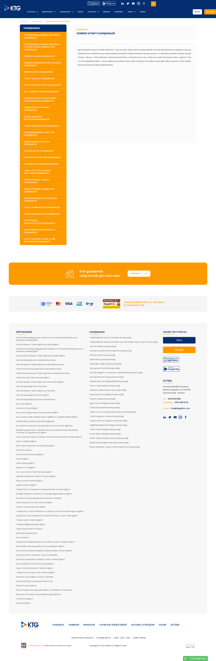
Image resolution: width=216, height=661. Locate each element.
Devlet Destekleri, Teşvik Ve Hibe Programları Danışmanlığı (115, 447)
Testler (80, 11)
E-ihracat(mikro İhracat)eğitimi (30, 454)
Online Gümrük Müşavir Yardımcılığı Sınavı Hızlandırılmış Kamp (43, 373)
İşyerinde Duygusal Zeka (26, 533)
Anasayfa (24, 21)
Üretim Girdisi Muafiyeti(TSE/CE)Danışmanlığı (39, 221)
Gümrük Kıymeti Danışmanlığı (38, 72)
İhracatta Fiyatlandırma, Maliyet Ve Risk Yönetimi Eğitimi (40, 559)
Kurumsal (31, 11)
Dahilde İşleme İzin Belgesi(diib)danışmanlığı (109, 381)
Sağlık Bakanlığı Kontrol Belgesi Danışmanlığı (40, 199)
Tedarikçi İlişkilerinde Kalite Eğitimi (30, 524)
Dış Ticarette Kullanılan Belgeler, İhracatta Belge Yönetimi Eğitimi (44, 550)
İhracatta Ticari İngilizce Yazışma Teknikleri (34, 577)
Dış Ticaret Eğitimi (24, 404)
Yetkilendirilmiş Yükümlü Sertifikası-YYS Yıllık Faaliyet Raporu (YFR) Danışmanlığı (42, 47)
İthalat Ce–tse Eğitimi (25, 467)
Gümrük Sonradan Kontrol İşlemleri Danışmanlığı (42, 64)
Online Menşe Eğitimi (25, 463)
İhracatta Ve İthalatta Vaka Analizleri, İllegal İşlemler (38, 594)
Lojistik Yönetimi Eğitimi (26, 485)
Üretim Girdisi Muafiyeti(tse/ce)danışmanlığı (109, 438)
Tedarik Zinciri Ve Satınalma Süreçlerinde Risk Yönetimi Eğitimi (43, 489)
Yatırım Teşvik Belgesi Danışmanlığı (41, 126)
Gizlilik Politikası (139, 638)
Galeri (130, 11)
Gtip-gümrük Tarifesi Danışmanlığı (105, 368)
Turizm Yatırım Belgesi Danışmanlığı (42, 207)
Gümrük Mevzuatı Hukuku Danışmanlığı (36, 108)
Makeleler (89, 624)
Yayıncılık (92, 11)
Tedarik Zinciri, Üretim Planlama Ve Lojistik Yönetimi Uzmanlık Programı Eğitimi (50, 511)
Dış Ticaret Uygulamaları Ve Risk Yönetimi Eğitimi (37, 412)
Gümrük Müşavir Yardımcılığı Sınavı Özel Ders (35, 390)
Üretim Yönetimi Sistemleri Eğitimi (31, 507)
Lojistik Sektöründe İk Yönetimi (29, 529)
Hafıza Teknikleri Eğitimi (26, 441)
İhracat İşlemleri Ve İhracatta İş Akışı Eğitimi (35, 564)
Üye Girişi (179, 350)
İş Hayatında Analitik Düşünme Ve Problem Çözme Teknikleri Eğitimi (45, 542)
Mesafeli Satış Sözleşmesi (83, 638)
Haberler (106, 11)
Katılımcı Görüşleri (142, 624)
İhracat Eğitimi (22, 459)
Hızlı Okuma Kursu (24, 450)
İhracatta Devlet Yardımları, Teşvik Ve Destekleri (37, 555)
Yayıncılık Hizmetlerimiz (113, 624)
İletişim (143, 11)
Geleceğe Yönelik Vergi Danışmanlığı (42, 85)
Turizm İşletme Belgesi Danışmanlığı (42, 214)
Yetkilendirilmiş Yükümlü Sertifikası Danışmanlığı (41, 36)
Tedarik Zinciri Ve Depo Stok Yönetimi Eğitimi (35, 572)
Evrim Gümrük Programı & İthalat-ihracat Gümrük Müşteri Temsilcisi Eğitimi (49, 437)
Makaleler (119, 11)
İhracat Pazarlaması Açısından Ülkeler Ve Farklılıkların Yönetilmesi (44, 590)
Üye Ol (197, 12)
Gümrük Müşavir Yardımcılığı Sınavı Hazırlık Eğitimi (37, 344)
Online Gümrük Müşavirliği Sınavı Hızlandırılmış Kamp (38, 369)
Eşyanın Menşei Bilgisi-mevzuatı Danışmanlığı (109, 442)
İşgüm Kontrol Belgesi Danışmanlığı (42, 157)
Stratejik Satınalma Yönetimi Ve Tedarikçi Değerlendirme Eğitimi (44, 494)
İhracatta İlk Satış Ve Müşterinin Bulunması (34, 581)
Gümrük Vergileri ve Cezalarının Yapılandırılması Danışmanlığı (40, 99)
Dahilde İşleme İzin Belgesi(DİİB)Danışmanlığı (37, 118)
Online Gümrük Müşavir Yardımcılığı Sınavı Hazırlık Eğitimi (40, 355)
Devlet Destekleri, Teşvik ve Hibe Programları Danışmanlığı (39, 240)
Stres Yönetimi (22, 537)
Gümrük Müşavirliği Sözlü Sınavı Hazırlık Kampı (35, 399)
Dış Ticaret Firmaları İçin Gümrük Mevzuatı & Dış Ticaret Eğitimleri (44, 425)
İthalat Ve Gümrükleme (26, 585)
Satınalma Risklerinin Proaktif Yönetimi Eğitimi (36, 476)
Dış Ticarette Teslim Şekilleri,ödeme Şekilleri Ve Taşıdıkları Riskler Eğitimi (47, 417)
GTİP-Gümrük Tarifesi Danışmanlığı (41, 91)
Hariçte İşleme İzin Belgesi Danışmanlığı (37, 143)
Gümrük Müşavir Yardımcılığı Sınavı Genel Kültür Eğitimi (40, 382)
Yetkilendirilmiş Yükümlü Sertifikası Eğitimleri (35, 421)
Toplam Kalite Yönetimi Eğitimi (29, 520)
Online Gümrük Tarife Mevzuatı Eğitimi (33, 377)
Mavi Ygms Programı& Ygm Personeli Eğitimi (35, 445)
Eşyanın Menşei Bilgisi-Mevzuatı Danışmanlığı (40, 231)
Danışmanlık (65, 11)
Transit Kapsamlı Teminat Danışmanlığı (36, 181)
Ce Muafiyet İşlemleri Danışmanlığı (41, 164)
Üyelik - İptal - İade (122, 638)
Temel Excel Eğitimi (24, 599)
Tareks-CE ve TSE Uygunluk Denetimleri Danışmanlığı (37, 171)
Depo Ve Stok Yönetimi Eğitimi (29, 480)
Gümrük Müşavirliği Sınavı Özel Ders (31, 386)
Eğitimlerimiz (47, 11)
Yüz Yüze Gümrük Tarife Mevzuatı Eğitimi (34, 472)
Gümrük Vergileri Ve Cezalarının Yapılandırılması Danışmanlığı (116, 372)
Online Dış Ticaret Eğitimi (27, 408)
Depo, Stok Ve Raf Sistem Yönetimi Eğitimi (34, 568)
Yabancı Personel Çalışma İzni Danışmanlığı (39, 190)
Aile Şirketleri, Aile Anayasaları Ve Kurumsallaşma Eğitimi (40, 546)
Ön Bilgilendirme (103, 638)
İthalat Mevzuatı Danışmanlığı (39, 78)
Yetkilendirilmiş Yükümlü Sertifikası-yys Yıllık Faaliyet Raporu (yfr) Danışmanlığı (123, 342)
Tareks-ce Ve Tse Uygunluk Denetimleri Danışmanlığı (113, 412)
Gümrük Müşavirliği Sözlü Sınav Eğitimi (32, 395)
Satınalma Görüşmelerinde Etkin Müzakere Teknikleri (39, 498)
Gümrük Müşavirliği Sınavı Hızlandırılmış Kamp (35, 360)
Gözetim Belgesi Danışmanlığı (39, 151)
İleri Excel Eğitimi (23, 603)
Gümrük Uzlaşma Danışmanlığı (39, 56)
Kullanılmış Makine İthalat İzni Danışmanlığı (39, 133)
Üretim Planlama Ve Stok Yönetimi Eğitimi (34, 502)
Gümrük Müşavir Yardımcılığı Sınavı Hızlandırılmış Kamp (40, 364)
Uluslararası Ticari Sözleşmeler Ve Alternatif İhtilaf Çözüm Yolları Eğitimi (47, 515)
